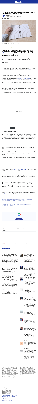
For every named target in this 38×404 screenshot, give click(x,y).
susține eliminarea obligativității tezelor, (20, 169)
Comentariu (4, 230)
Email (15, 243)
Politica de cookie (5, 398)
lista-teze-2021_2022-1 (5, 128)
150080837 (5, 43)
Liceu (3, 7)
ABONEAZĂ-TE (19, 219)
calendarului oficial (6, 52)
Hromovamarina (10, 43)
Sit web (27, 243)
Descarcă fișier (12, 128)
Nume (3, 243)
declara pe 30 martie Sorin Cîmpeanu (28, 177)
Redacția (7, 15)
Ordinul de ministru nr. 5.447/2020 (23, 78)
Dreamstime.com (16, 43)
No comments (19, 16)
